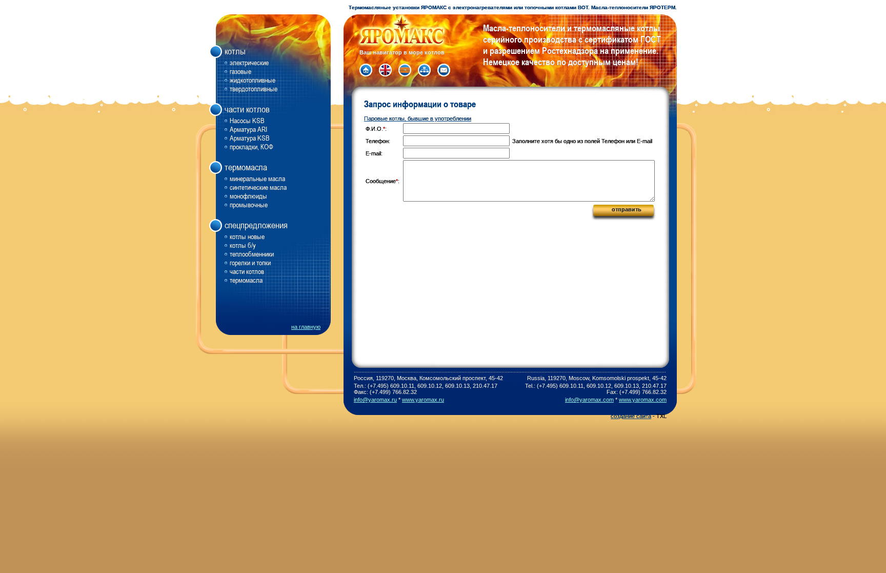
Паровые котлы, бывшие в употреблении (417, 118)
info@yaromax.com (589, 400)
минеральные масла (257, 178)
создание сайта (631, 416)
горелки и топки (250, 262)
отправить (626, 209)
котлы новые (247, 236)
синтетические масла (258, 187)
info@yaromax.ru (375, 400)
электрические (249, 62)
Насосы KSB (247, 120)
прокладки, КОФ (251, 146)
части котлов (247, 271)
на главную (305, 327)
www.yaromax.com (643, 400)
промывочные (249, 204)
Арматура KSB (250, 137)
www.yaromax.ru (423, 400)
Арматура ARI (248, 129)
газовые (240, 71)
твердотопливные (253, 88)
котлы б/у (243, 245)
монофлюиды (248, 195)
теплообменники (252, 253)
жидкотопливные (252, 79)
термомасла (246, 279)
